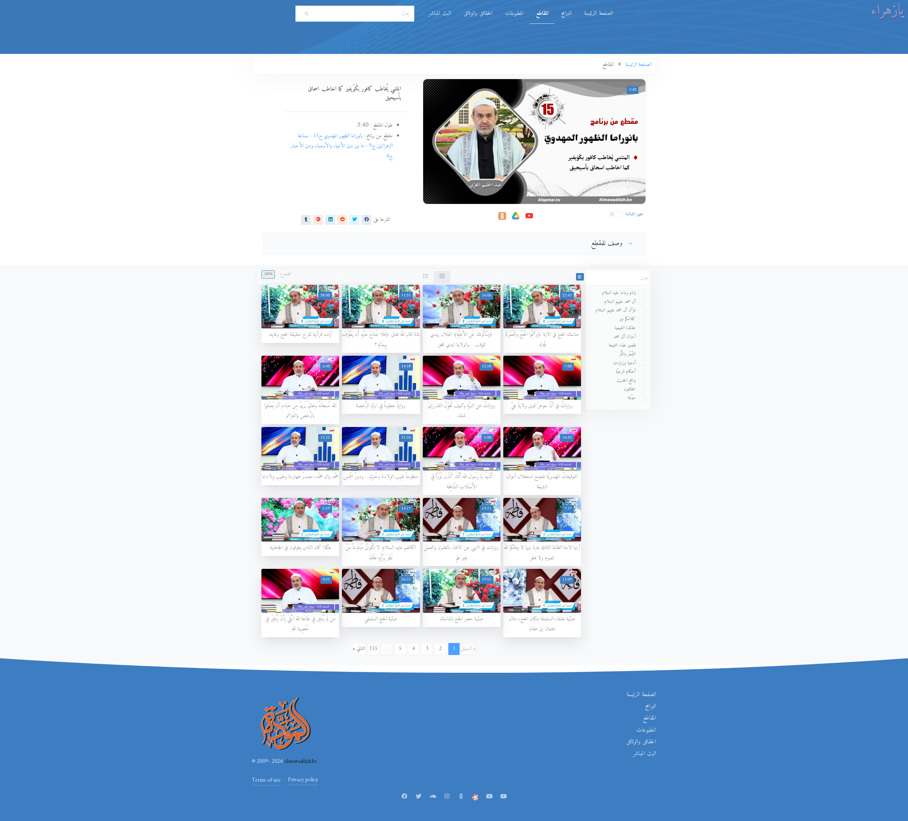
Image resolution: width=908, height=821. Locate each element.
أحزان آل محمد (625, 337)
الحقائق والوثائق (478, 13)
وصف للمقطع (607, 243)
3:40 (632, 90)
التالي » (359, 649)
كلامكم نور (627, 319)
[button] (580, 277)
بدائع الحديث (626, 380)
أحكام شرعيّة (626, 371)
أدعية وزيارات (624, 363)
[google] (318, 219)
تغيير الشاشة (634, 214)
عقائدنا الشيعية (625, 328)
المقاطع (542, 13)
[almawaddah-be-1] (489, 797)
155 (373, 649)
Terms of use (266, 780)
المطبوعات (514, 13)
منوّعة (632, 398)
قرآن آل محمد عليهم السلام (616, 310)
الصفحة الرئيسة (598, 13)
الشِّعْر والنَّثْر (627, 354)
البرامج (566, 13)
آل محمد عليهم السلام (620, 302)
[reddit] (342, 219)
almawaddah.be (300, 761)
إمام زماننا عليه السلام (619, 293)
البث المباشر (440, 13)
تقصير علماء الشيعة (622, 345)
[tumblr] (306, 219)
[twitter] (354, 219)
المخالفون (630, 389)
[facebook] (366, 219)
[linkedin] (330, 219)
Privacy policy (303, 780)
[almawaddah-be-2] (503, 797)
